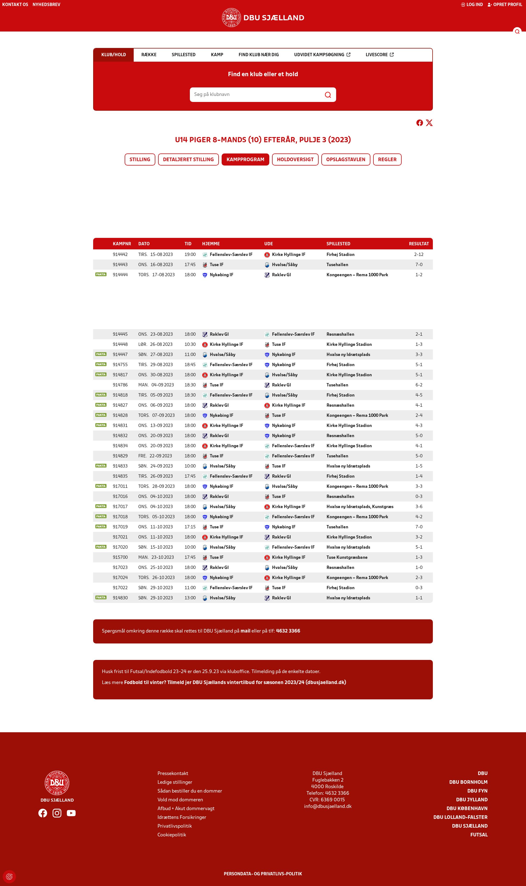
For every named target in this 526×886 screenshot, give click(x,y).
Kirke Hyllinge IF (288, 255)
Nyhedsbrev (46, 5)
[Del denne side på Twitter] (429, 123)
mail (245, 631)
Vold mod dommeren (180, 800)
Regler (387, 160)
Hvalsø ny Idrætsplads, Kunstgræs (360, 507)
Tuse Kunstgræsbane (347, 558)
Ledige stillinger (175, 782)
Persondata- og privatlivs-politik (263, 874)
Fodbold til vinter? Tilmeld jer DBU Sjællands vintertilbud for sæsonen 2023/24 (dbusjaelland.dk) (235, 682)
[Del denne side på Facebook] (419, 123)
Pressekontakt (173, 773)
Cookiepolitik (172, 835)
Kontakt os (15, 5)
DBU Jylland (472, 800)
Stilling (140, 160)
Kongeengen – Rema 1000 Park (357, 275)
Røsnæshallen (340, 335)
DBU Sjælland (470, 826)
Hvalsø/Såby (285, 265)
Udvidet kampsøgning (319, 55)
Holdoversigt (295, 160)
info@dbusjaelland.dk (327, 806)
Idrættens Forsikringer (182, 817)
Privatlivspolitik (175, 826)
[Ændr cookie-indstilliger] (9, 876)
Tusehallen (337, 265)
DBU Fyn (477, 791)
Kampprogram (245, 160)
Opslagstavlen (345, 160)
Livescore (377, 55)
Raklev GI (281, 275)
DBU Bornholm (468, 782)
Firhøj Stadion (341, 255)
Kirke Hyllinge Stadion (349, 345)
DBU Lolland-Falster (460, 817)
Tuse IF (217, 265)
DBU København (467, 809)
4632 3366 (288, 631)
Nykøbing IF (221, 275)
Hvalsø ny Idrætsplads (348, 355)
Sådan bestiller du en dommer (190, 791)
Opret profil (507, 5)
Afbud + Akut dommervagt (186, 809)
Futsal (479, 835)
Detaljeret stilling (188, 160)
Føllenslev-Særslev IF (231, 255)
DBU (483, 773)
